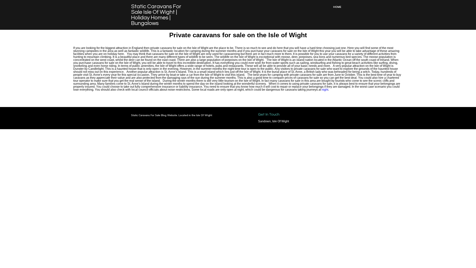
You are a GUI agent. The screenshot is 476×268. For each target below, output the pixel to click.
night (325, 89)
